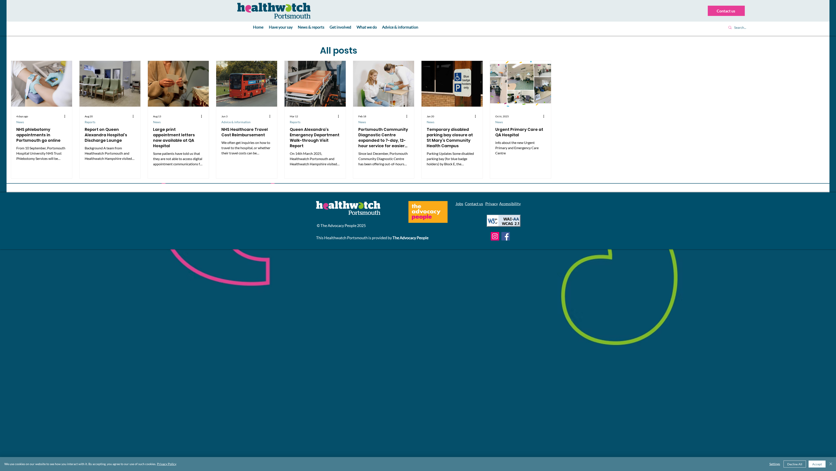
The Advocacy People (410, 237)
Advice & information (236, 122)
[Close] (830, 464)
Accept (817, 464)
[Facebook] (505, 236)
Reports (90, 122)
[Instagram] (495, 236)
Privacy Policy (166, 464)
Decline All (794, 464)
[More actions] (66, 116)
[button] (280, 27)
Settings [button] (774, 464)
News (20, 122)
